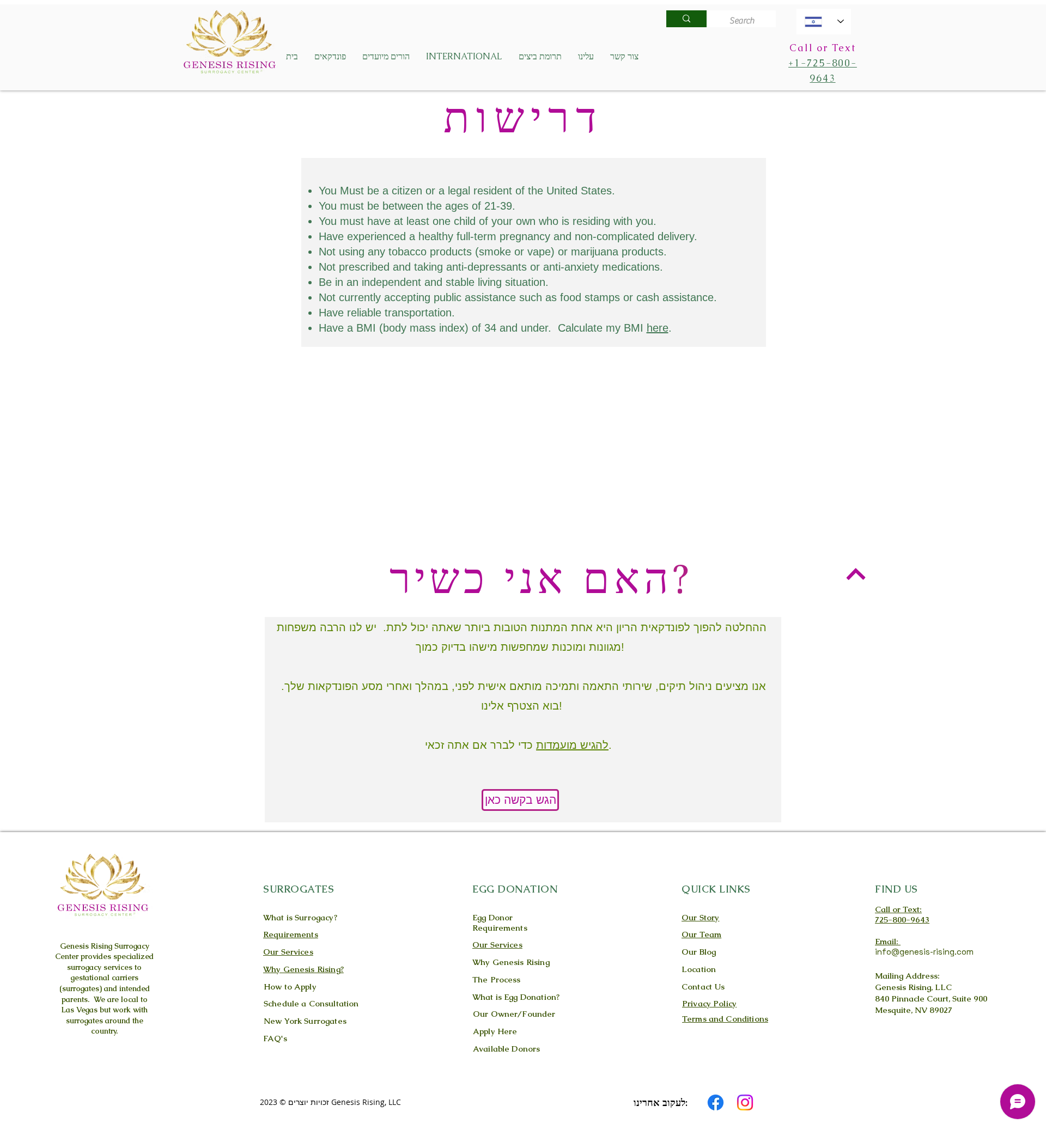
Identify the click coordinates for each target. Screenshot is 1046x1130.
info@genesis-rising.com (924, 951)
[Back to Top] (856, 574)
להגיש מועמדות (572, 745)
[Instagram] (745, 1102)
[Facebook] (715, 1102)
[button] (330, 56)
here (657, 328)
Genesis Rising (86, 946)
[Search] (686, 18)
